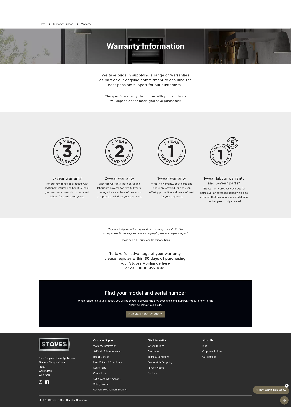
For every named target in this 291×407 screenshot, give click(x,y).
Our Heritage (209, 356)
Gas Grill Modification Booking (110, 389)
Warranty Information (104, 345)
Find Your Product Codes (145, 314)
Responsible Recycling (160, 362)
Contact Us (99, 373)
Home (42, 23)
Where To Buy (156, 345)
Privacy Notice (156, 367)
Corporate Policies (212, 351)
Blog (204, 345)
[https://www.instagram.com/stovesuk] (41, 382)
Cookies (152, 373)
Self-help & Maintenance (106, 351)
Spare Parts (99, 367)
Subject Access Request (106, 378)
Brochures (153, 351)
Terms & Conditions (158, 356)
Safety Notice (101, 384)
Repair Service (101, 356)
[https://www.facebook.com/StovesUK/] (47, 382)
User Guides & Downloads (107, 362)
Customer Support (63, 23)
